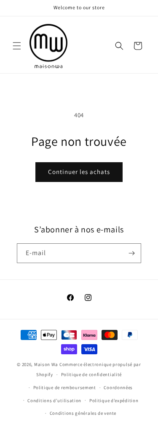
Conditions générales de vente (83, 413)
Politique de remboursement (64, 387)
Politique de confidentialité (91, 374)
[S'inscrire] (131, 253)
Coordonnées (118, 387)
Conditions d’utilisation (54, 400)
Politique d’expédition (113, 400)
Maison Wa (46, 364)
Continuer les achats (79, 172)
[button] (17, 46)
